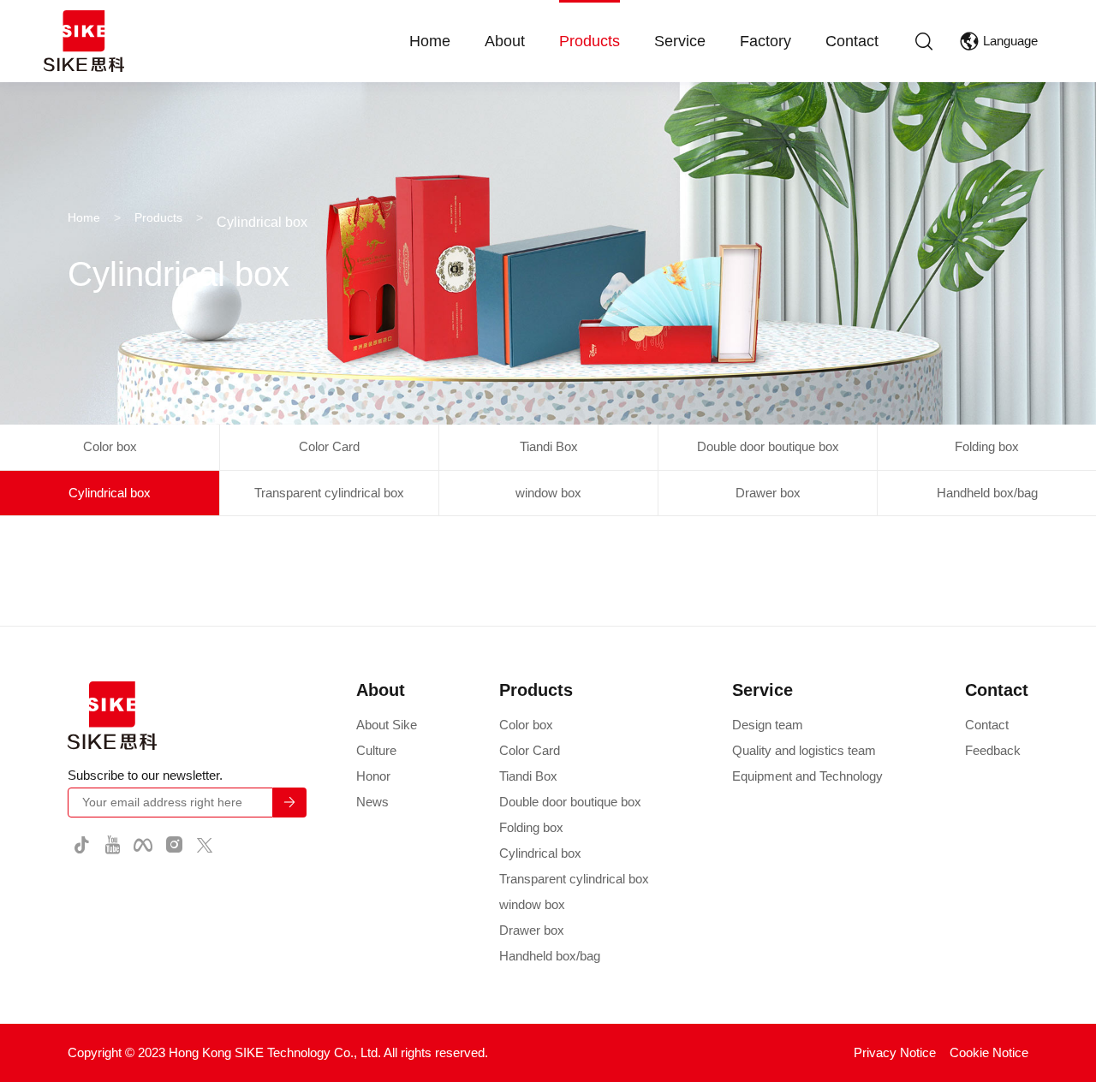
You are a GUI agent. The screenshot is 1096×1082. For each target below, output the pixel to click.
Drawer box (768, 492)
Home (429, 41)
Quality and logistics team (804, 750)
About (505, 41)
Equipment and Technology (807, 776)
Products (589, 41)
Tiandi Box (549, 446)
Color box (110, 446)
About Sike (386, 724)
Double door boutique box (768, 446)
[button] (926, 41)
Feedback (993, 750)
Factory (765, 41)
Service (680, 41)
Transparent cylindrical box (329, 492)
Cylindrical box (109, 492)
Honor (373, 776)
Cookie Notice (989, 1052)
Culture (376, 750)
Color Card (329, 446)
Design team (767, 724)
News (372, 801)
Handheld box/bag (987, 492)
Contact (852, 41)
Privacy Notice (895, 1052)
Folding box (987, 446)
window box (548, 492)
